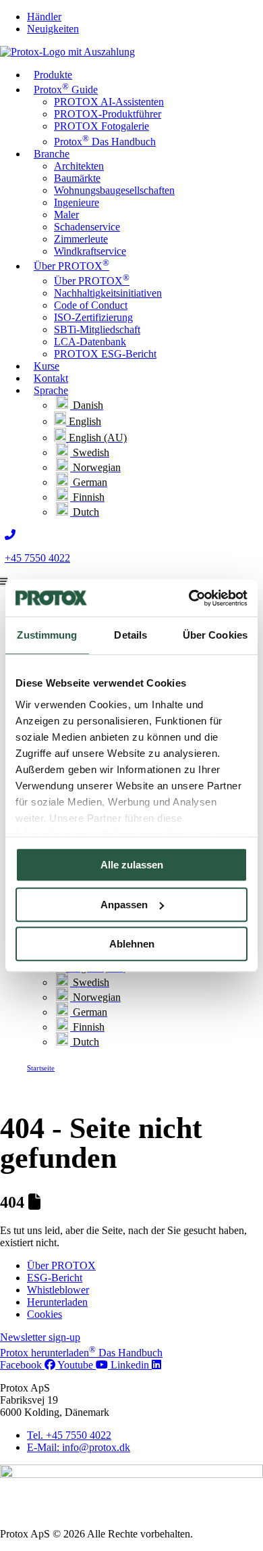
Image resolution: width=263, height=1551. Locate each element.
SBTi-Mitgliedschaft (97, 329)
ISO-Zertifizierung (93, 317)
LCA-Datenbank (90, 341)
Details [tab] (130, 635)
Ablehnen (131, 944)
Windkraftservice (90, 251)
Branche (51, 153)
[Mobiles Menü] (3, 581)
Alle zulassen (131, 864)
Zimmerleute (81, 239)
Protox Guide (66, 88)
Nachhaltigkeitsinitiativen (108, 293)
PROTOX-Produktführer (107, 114)
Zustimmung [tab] (47, 635)
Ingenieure (76, 202)
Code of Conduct (90, 305)
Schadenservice (87, 226)
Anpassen (124, 904)
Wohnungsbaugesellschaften (114, 190)
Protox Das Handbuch (105, 141)
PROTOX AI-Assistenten (109, 101)
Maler (66, 214)
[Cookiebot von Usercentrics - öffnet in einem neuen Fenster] (189, 598)
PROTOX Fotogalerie (101, 126)
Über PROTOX (71, 264)
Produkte (53, 74)
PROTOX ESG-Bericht (105, 354)
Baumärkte (77, 178)
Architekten (79, 166)
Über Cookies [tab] (215, 635)
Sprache (51, 390)
